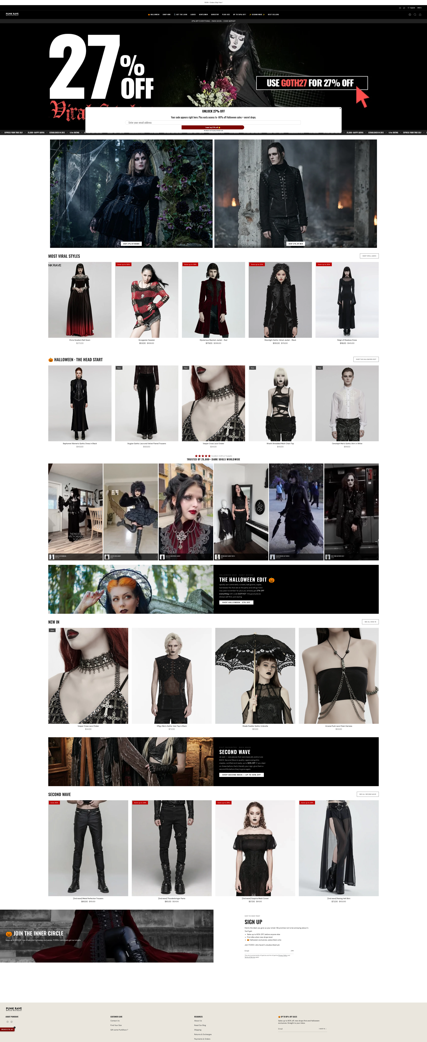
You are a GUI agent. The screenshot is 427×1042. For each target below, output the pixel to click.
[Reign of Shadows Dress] (347, 300)
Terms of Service (250, 957)
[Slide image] (213, 76)
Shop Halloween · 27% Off (236, 602)
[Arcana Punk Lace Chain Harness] (339, 676)
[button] (180, 14)
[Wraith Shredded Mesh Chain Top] (280, 403)
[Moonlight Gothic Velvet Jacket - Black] (280, 300)
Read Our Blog (200, 1025)
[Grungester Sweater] (146, 300)
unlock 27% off (7, 1029)
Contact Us (115, 1021)
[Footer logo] (14, 1009)
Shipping (197, 1030)
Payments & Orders (202, 1039)
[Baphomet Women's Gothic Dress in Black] (80, 403)
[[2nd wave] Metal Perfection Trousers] (88, 848)
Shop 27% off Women (131, 244)
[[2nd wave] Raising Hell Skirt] (339, 848)
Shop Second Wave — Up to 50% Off (241, 775)
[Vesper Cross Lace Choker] (213, 403)
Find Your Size (116, 1025)
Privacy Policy (282, 955)
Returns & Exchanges (203, 1034)
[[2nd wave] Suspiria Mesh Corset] (255, 848)
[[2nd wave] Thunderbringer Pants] (172, 848)
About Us (198, 1021)
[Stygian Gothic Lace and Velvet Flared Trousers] (146, 403)
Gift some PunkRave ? (119, 1030)
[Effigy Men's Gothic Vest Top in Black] (172, 676)
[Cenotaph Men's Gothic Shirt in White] (347, 403)
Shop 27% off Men (296, 244)
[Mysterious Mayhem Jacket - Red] (213, 300)
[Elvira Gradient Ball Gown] (80, 300)
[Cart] (420, 14)
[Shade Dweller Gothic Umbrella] (255, 676)
